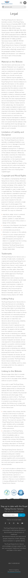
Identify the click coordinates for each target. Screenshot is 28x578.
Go (21, 515)
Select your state (10, 515)
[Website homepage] (7, 2)
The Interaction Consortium (14, 571)
